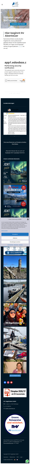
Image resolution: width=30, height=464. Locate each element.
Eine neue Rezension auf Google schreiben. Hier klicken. (15, 143)
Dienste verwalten (4, 230)
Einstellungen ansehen (15, 241)
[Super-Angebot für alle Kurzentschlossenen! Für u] (15, 196)
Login (21, 457)
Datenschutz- (17, 441)
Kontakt (20, 46)
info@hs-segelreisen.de (10, 408)
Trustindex (16, 153)
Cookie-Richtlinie (10, 244)
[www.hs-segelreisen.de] (15, 361)
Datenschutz (16, 244)
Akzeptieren (15, 234)
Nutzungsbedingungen (8, 443)
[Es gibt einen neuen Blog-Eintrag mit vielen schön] (15, 267)
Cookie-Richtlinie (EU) (8, 460)
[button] (28, 219)
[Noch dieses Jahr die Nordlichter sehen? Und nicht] (15, 172)
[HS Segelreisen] (15, 4)
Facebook (7, 153)
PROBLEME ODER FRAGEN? (18, 24)
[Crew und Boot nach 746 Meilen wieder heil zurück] (15, 314)
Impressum (21, 244)
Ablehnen (15, 238)
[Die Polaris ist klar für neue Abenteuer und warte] (15, 290)
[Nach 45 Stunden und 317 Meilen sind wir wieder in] (15, 338)
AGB (17, 457)
